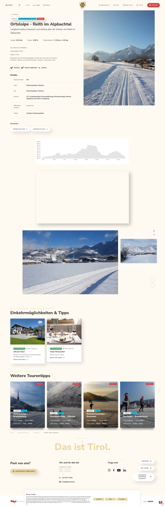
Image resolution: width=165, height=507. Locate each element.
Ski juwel (145, 468)
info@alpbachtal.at (68, 482)
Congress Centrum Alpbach (142, 476)
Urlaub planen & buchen (23, 432)
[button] (28, 493)
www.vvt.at (29, 105)
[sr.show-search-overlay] (19, 5)
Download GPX (19, 129)
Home (11, 432)
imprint (29, 503)
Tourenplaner (36, 432)
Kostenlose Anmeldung (25, 471)
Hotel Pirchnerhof (57, 352)
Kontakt (145, 461)
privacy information (66, 502)
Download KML (39, 129)
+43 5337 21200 (67, 477)
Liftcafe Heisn (19, 352)
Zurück (15, 14)
